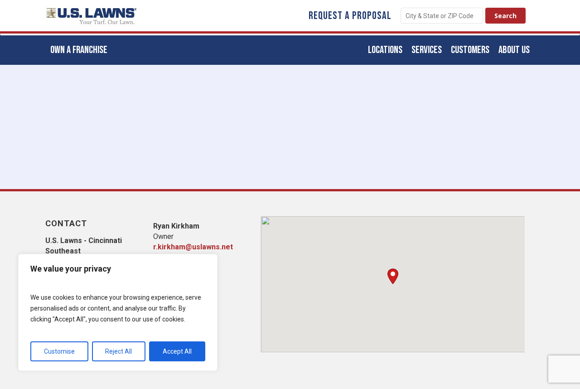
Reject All (118, 351)
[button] (392, 276)
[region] (118, 312)
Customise (59, 351)
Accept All (177, 351)
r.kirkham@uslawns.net (193, 247)
